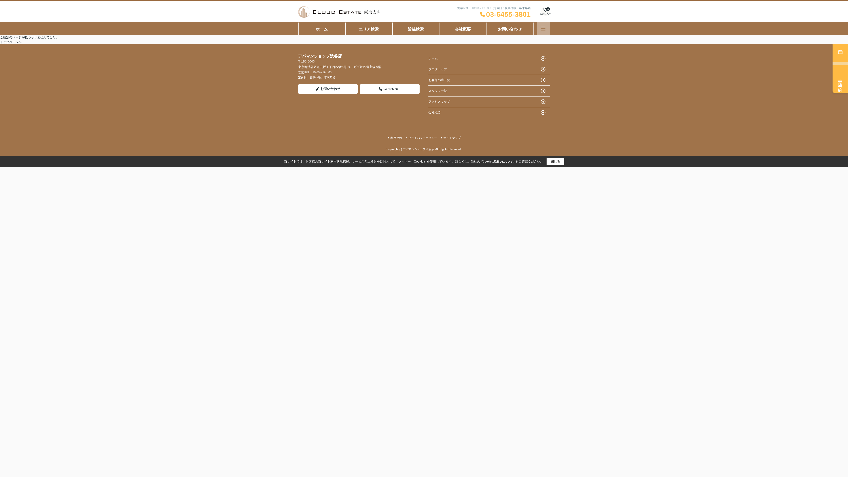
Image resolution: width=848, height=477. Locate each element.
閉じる (555, 161)
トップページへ (11, 42)
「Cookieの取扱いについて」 (497, 161)
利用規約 (396, 138)
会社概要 (463, 29)
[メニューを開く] (543, 28)
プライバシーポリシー (422, 138)
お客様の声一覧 (439, 80)
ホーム (322, 29)
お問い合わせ (510, 29)
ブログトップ (437, 69)
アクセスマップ (439, 101)
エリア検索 (369, 29)
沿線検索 (416, 29)
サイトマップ (452, 138)
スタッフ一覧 (437, 91)
